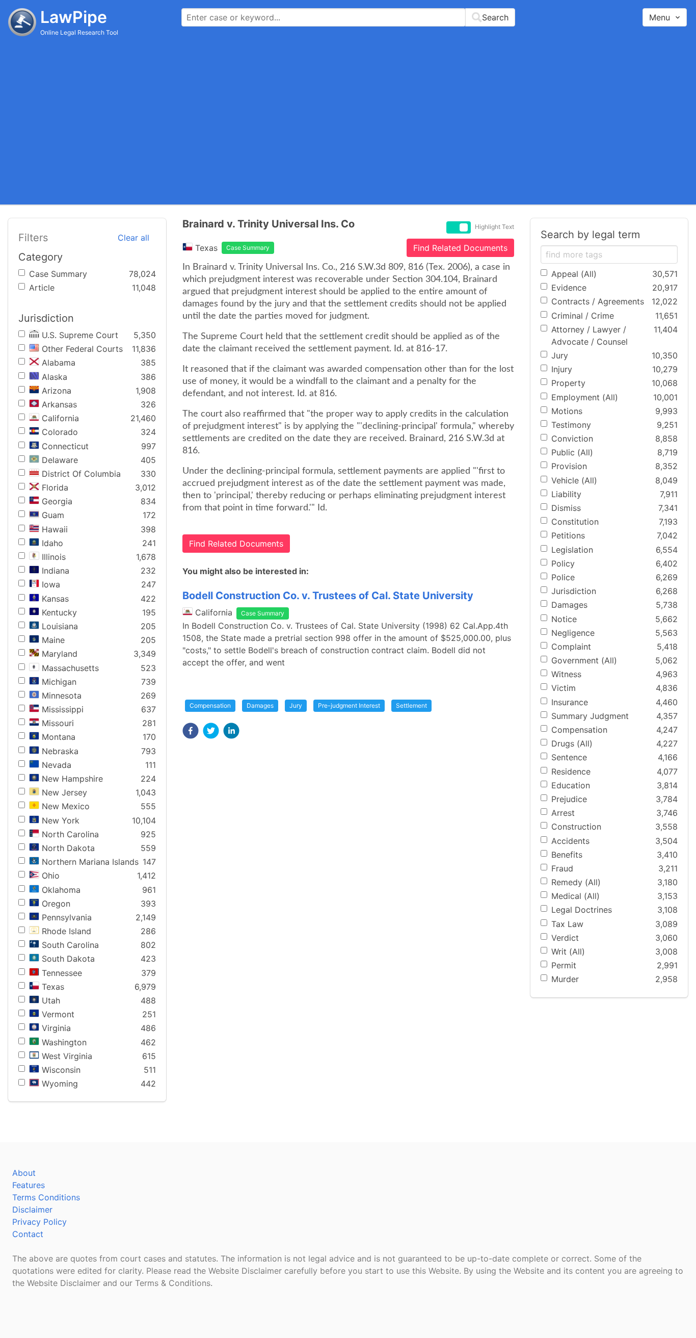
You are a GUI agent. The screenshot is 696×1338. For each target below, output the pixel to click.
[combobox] (348, 17)
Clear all (133, 238)
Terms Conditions (46, 1197)
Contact (27, 1234)
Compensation (210, 705)
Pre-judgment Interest (349, 705)
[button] (190, 731)
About (24, 1173)
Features (28, 1185)
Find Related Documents (460, 248)
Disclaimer (32, 1209)
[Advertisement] (348, 119)
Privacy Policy (39, 1222)
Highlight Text (494, 226)
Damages (260, 705)
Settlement (411, 705)
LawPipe (73, 17)
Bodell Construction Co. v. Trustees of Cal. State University (327, 595)
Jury (295, 705)
